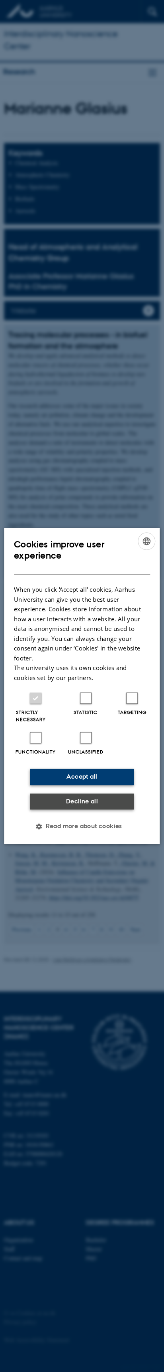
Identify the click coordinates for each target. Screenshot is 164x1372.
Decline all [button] (82, 801)
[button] (82, 826)
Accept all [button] (81, 777)
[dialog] (82, 686)
